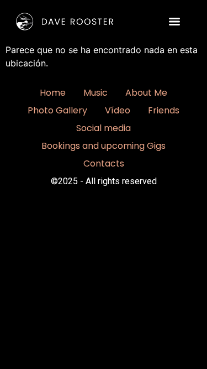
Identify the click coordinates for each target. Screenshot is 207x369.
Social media (103, 128)
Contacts (103, 163)
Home (53, 92)
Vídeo (117, 110)
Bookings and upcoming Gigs (103, 145)
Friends (163, 110)
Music (95, 92)
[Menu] (174, 21)
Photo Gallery (57, 110)
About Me (146, 92)
